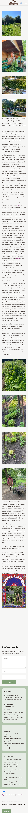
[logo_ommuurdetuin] (13, 2)
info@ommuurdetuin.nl (11, 734)
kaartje (8, 709)
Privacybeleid (19, 795)
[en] (21, 2)
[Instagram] (8, 791)
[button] (26, 3)
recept (18, 259)
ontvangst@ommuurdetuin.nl (12, 739)
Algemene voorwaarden (8, 795)
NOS (19, 205)
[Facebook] (4, 791)
